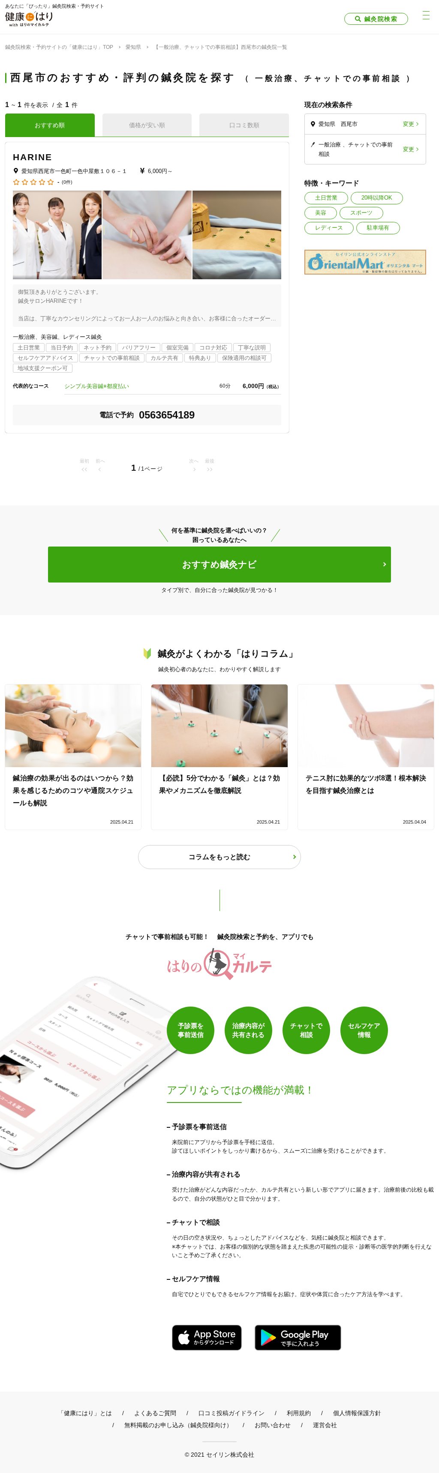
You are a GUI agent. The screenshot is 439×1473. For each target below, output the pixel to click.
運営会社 (325, 1425)
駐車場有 (378, 227)
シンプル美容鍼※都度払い (96, 386)
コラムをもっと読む (219, 856)
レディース (329, 227)
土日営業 (326, 197)
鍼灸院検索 (380, 18)
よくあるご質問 (155, 1413)
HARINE (33, 157)
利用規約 (299, 1413)
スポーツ (361, 212)
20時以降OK (376, 197)
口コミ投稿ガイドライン (231, 1413)
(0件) (67, 182)
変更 (408, 124)
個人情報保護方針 (357, 1413)
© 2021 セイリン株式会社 (219, 1454)
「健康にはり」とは (85, 1413)
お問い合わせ (273, 1425)
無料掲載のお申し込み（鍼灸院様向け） (178, 1425)
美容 (320, 212)
